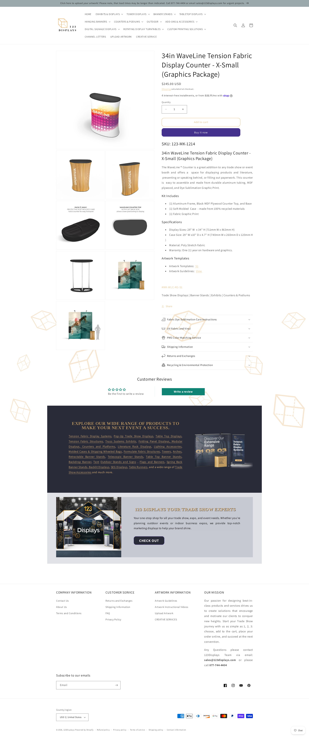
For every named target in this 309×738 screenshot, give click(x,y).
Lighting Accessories (168, 446)
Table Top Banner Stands (164, 457)
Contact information (176, 730)
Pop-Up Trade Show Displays (133, 436)
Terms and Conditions (69, 613)
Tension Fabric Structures (86, 441)
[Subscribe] (116, 685)
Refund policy (103, 730)
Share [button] (169, 306)
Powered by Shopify (84, 730)
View (199, 271)
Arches (177, 451)
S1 (196, 266)
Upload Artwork (164, 613)
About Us (61, 607)
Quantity (166, 102)
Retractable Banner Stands (87, 457)
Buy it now (201, 132)
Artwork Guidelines (166, 600)
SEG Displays (119, 467)
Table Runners (138, 467)
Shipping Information (118, 607)
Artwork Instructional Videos (171, 607)
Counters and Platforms (97, 446)
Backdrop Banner (80, 462)
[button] (109, 14)
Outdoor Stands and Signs (118, 462)
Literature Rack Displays (134, 446)
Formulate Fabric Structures (142, 451)
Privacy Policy (113, 619)
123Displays (69, 730)
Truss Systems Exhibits (120, 441)
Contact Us (62, 600)
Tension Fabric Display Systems (90, 436)
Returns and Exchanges (119, 600)
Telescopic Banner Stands (125, 457)
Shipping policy (156, 730)
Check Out (149, 540)
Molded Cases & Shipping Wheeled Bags (95, 451)
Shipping (166, 89)
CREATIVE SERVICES (166, 619)
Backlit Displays (98, 467)
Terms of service (137, 730)
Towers (166, 451)
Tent (96, 462)
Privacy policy (119, 730)
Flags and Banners (152, 462)
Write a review (183, 391)
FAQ (108, 613)
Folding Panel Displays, (155, 441)
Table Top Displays (169, 436)
